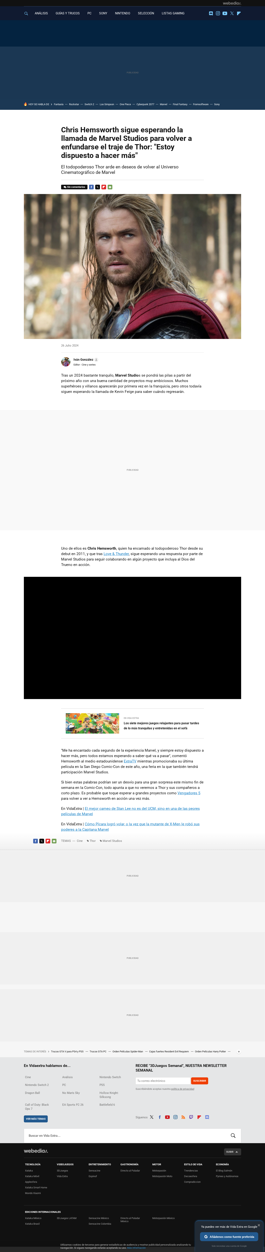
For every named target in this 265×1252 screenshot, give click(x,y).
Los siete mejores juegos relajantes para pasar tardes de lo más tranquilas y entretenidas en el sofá (161, 725)
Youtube (225, 13)
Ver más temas (36, 1118)
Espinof (93, 1176)
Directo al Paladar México (130, 1220)
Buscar (233, 1135)
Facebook (91, 187)
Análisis (67, 1077)
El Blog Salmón (224, 1170)
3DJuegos (62, 1170)
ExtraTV (130, 761)
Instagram (218, 13)
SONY (103, 13)
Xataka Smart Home (36, 1187)
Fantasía (58, 104)
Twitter (231, 13)
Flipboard (238, 13)
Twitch (191, 1116)
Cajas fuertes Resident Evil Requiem (169, 1051)
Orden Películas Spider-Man (128, 1051)
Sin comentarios (76, 186)
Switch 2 (89, 104)
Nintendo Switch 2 (37, 1085)
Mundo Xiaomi (33, 1193)
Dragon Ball (32, 1093)
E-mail (110, 187)
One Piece (125, 104)
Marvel (163, 104)
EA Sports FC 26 (72, 1104)
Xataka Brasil (32, 1223)
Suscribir (199, 1080)
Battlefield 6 (107, 1104)
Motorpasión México (163, 1218)
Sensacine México (99, 1218)
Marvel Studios (112, 841)
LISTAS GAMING (173, 13)
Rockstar (74, 104)
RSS (183, 1116)
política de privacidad (182, 1088)
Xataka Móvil (32, 1176)
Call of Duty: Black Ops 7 (37, 1107)
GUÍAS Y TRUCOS (68, 13)
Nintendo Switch (110, 1077)
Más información (136, 1247)
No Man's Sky (71, 1093)
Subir (229, 1151)
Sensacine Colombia (100, 1223)
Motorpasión (159, 1170)
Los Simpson (107, 104)
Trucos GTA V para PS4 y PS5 (67, 1051)
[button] (85, 359)
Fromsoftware (201, 104)
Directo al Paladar (130, 1170)
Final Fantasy (180, 104)
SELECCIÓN (146, 13)
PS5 (102, 1085)
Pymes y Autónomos (227, 1176)
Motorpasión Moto (162, 1176)
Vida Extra (62, 1176)
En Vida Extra (131, 718)
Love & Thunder (116, 554)
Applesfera (31, 1181)
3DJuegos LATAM (66, 1218)
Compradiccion (192, 1181)
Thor (93, 841)
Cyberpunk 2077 (145, 104)
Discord (211, 13)
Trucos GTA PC (98, 1051)
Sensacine (94, 1170)
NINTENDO (122, 13)
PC (89, 13)
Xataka (29, 1170)
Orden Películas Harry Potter (210, 1051)
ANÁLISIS (41, 13)
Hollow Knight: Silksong (109, 1095)
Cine (80, 841)
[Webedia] (232, 3)
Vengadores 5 (189, 793)
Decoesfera (190, 1176)
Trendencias (191, 1170)
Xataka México (33, 1218)
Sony (217, 104)
